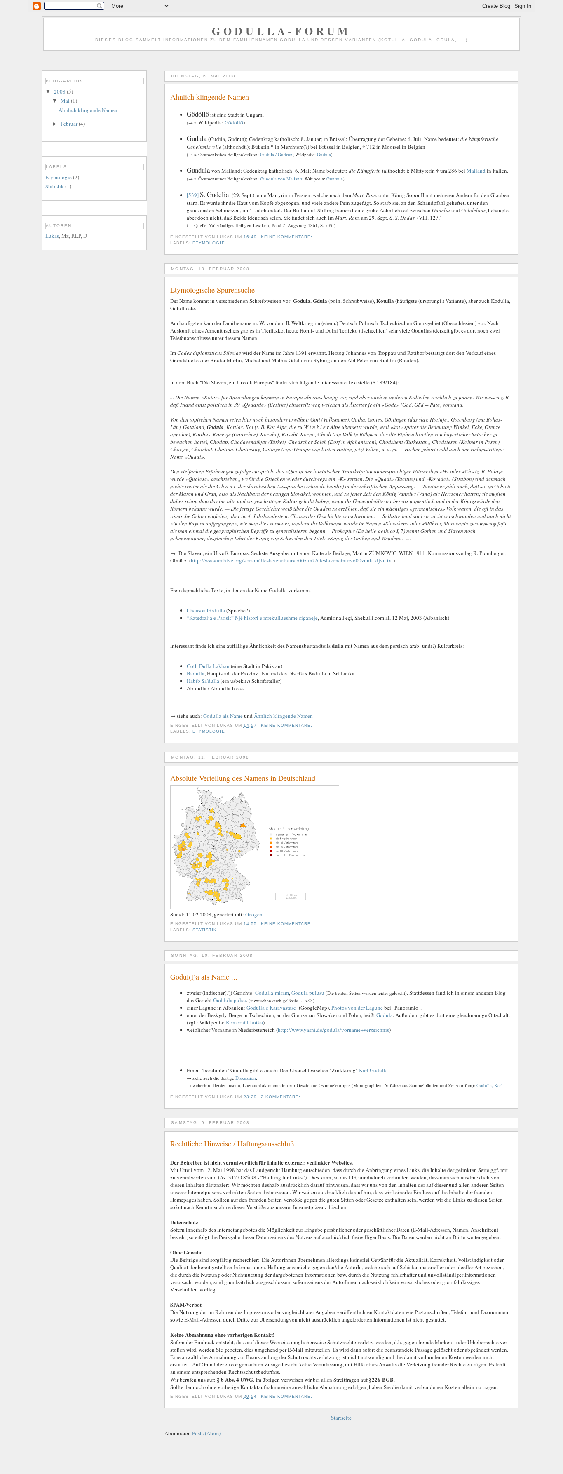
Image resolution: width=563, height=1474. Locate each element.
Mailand (476, 170)
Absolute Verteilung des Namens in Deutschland (242, 778)
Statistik (204, 930)
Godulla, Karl (489, 1085)
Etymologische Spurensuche (212, 290)
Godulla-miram (272, 992)
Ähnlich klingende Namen (209, 97)
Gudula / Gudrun (276, 154)
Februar (70, 123)
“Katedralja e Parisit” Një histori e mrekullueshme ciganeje (252, 617)
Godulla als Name (223, 715)
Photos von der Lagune (357, 1007)
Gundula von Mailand (281, 179)
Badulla (195, 673)
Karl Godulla (373, 1070)
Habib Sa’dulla (203, 680)
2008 (60, 91)
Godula (384, 1015)
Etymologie (208, 243)
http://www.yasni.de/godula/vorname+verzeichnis (333, 1029)
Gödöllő (234, 122)
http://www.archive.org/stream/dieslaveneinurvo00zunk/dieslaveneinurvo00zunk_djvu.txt (292, 560)
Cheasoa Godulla (206, 610)
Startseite (341, 1417)
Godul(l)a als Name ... (203, 977)
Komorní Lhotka (244, 1022)
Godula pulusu (307, 992)
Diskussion (245, 1078)
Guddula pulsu (229, 1000)
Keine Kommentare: (287, 236)
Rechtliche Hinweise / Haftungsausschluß (232, 1143)
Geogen (254, 914)
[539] (193, 195)
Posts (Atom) (206, 1433)
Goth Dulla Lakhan (208, 666)
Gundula (334, 179)
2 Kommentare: (281, 1096)
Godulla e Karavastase (271, 1007)
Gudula (324, 154)
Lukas (52, 235)
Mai (66, 100)
